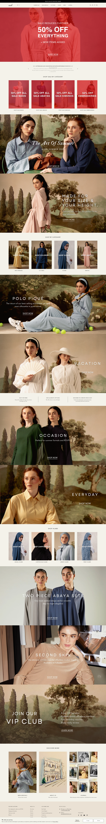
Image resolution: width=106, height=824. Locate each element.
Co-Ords (41, 270)
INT (17, 5)
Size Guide (44, 809)
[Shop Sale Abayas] (41, 94)
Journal (70, 5)
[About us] (53, 772)
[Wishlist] (94, 5)
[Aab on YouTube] (84, 815)
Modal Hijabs (19, 562)
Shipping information (13, 811)
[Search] (90, 5)
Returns (10, 815)
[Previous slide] (28, 69)
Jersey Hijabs (64, 562)
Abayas (87, 270)
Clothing (53, 5)
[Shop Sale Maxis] (19, 94)
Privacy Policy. (55, 821)
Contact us (44, 815)
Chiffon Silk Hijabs (41, 562)
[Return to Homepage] (10, 5)
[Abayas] (87, 255)
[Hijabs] (64, 255)
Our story (32, 809)
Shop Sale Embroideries (87, 110)
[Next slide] (78, 69)
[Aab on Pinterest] (87, 815)
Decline (98, 820)
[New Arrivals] (22, 772)
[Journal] (83, 772)
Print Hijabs (87, 562)
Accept (88, 820)
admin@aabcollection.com (66, 813)
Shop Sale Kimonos (64, 110)
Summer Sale (36, 5)
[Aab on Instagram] (81, 815)
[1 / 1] (53, 32)
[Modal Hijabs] (19, 546)
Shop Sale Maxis (19, 110)
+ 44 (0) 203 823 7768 (65, 810)
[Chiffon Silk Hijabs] (41, 546)
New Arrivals (45, 5)
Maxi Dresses (19, 270)
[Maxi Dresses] (19, 255)
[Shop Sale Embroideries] (87, 94)
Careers (31, 813)
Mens (64, 5)
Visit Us (31, 811)
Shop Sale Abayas (41, 110)
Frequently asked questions (47, 813)
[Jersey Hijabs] (64, 546)
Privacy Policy (44, 817)
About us (53, 795)
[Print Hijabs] (87, 546)
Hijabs (59, 5)
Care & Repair (44, 811)
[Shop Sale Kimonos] (64, 94)
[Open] (92, 5)
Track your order (12, 813)
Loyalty (31, 817)
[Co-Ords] (41, 255)
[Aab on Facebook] (78, 815)
